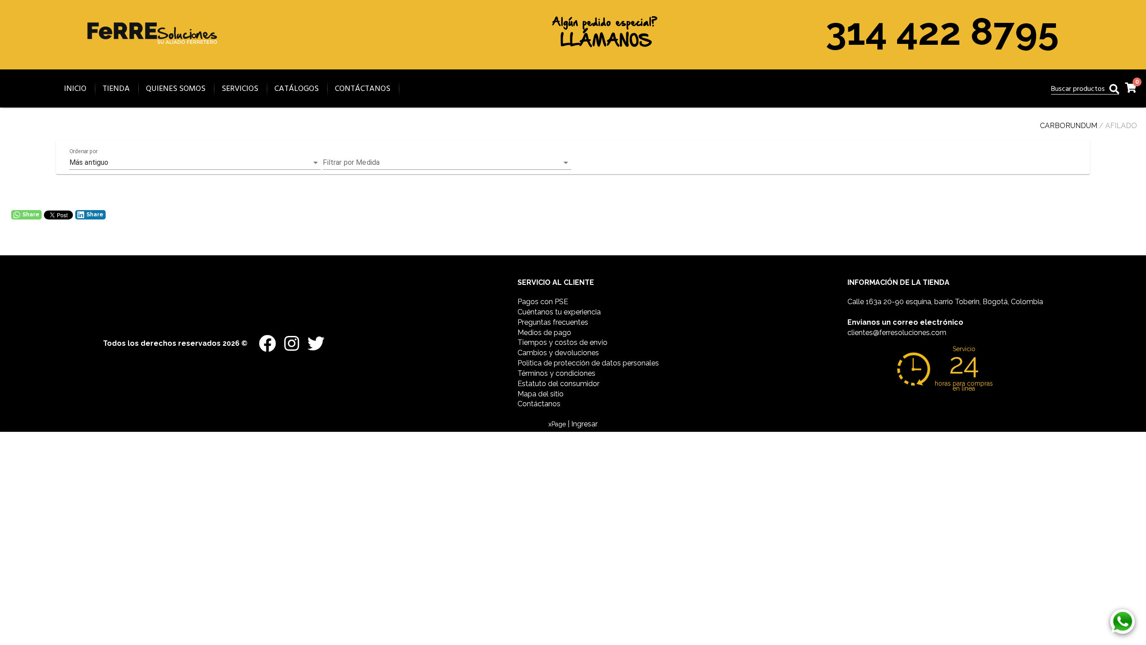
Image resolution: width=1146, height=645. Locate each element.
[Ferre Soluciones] (152, 58)
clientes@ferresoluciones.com (896, 332)
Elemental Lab (588, 627)
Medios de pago (544, 332)
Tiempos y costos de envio (562, 342)
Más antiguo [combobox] (89, 162)
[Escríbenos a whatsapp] (1122, 621)
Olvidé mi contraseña (627, 549)
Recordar (514, 550)
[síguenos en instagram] (289, 339)
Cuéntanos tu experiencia (559, 312)
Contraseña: (505, 507)
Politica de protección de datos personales (588, 363)
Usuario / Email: (510, 466)
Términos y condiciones (556, 373)
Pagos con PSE (542, 301)
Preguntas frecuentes (552, 322)
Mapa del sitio (540, 394)
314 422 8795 (942, 31)
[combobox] (447, 162)
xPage (558, 424)
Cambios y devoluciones (558, 352)
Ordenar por (83, 151)
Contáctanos (538, 404)
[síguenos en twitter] (313, 339)
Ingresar (573, 578)
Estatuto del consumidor (558, 383)
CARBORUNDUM (1068, 125)
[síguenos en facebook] (265, 339)
